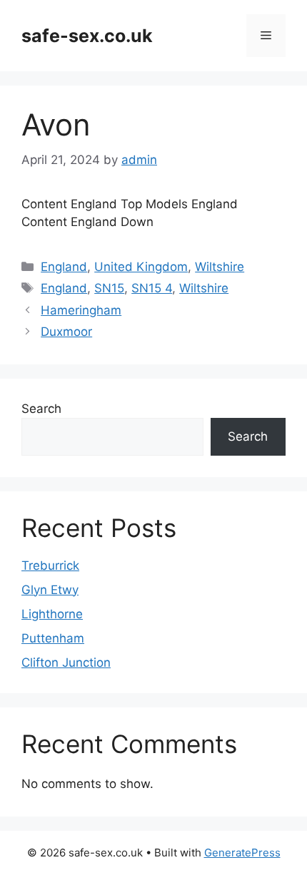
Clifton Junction (66, 662)
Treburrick (50, 565)
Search (41, 408)
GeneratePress (242, 852)
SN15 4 (151, 288)
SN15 (109, 288)
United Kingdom (141, 267)
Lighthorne (52, 614)
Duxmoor (66, 331)
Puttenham (52, 638)
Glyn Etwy (50, 590)
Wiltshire (219, 267)
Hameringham (81, 310)
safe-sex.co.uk (87, 35)
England (64, 267)
